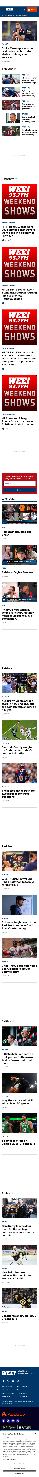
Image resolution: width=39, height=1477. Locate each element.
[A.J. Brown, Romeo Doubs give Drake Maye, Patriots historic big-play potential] (11, 92)
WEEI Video (9, 499)
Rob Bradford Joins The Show (17, 533)
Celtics (6, 1021)
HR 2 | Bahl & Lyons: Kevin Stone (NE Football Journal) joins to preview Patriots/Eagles (19, 294)
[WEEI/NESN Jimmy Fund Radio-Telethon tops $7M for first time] (19, 861)
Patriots (5, 44)
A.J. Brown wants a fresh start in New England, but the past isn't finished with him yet (19, 705)
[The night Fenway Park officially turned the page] (11, 79)
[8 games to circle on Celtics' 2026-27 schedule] (19, 1123)
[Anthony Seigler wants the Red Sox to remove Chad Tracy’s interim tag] (19, 905)
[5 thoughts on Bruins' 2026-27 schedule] (19, 1298)
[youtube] (13, 1381)
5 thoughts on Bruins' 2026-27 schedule (19, 1317)
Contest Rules (6, 1397)
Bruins (25, 114)
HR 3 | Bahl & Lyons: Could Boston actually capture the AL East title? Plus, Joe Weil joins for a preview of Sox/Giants (19, 358)
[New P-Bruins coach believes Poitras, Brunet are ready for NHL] (19, 1255)
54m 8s (7, 369)
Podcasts (8, 178)
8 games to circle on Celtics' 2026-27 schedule (18, 1142)
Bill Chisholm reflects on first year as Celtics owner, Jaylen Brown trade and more (19, 1058)
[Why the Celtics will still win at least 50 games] (19, 1083)
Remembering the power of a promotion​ (28, 106)
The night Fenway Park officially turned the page (29, 80)
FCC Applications (22, 1393)
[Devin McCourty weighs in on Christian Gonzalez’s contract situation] (19, 730)
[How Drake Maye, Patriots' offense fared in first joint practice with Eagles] (11, 131)
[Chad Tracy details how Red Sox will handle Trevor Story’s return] (19, 948)
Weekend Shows (8, 222)
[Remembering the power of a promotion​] (11, 105)
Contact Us (5, 1389)
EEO (18, 1389)
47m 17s (7, 429)
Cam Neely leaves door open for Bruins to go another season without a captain (18, 1230)
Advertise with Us (22, 1397)
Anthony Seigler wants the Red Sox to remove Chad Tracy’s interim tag (19, 925)
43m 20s (7, 240)
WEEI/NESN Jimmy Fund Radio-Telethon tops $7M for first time (18, 882)
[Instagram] (18, 1381)
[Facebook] (3, 1381)
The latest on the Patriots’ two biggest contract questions (18, 793)
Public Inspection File (8, 1393)
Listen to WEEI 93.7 (7, 1386)
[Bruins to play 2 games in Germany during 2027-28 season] (11, 118)
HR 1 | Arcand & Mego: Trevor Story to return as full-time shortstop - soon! (18, 421)
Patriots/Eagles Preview (17, 572)
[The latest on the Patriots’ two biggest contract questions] (19, 773)
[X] (8, 1381)
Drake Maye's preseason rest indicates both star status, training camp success (17, 52)
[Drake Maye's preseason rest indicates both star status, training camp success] (19, 31)
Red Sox (25, 75)
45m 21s (7, 303)
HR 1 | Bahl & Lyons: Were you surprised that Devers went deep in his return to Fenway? (18, 231)
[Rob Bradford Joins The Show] (19, 514)
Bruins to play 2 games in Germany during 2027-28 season (29, 120)
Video (4, 527)
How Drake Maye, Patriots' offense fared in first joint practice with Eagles (29, 135)
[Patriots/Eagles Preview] (19, 555)
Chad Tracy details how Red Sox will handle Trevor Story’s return (19, 968)
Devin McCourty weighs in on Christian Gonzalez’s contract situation (18, 750)
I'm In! (19, 490)
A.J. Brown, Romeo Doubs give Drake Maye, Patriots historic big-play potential (29, 97)
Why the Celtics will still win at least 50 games (17, 1102)
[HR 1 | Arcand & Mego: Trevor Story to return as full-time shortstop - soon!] (19, 393)
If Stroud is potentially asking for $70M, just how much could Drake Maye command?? (18, 614)
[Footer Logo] (19, 1414)
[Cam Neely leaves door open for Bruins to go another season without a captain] (19, 1208)
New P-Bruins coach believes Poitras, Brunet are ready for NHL (17, 1275)
